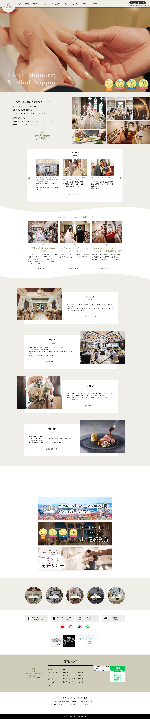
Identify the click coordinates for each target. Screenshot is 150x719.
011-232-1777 (137, 2)
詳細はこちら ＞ (43, 268)
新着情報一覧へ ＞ (75, 195)
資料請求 (84, 3)
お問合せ (94, 3)
